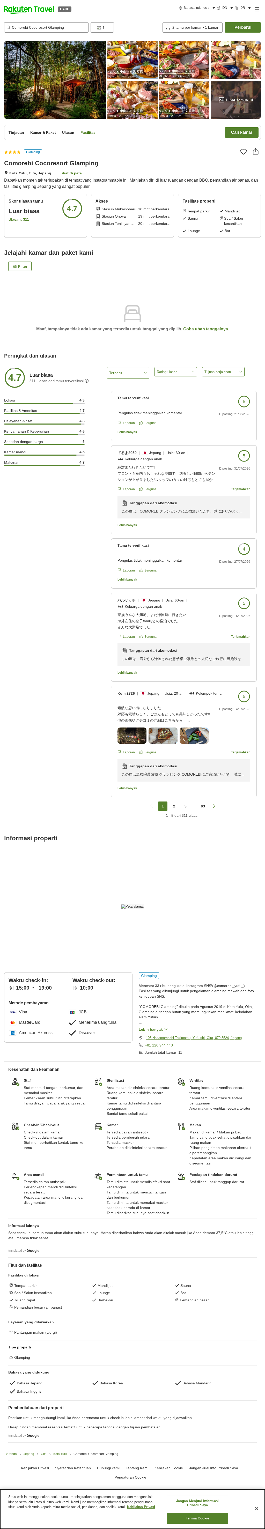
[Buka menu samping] (257, 9)
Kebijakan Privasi (141, 1507)
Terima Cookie (197, 1518)
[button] (29, 9)
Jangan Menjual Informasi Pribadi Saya (197, 1503)
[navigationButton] (151, 806)
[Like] (243, 151)
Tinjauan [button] (16, 132)
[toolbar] (125, 27)
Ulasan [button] (68, 132)
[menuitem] (198, 8)
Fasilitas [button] (87, 132)
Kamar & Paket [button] (43, 132)
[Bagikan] (256, 151)
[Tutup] (256, 1508)
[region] (132, 1509)
